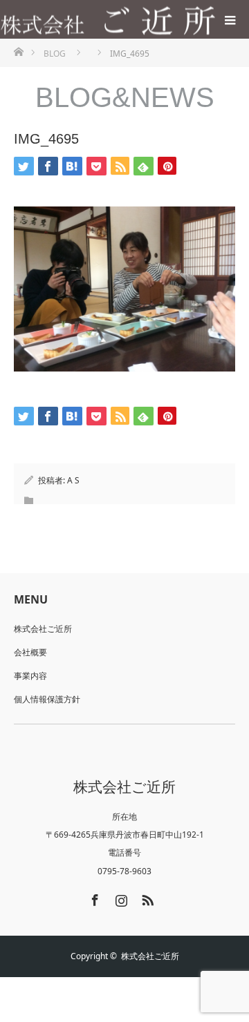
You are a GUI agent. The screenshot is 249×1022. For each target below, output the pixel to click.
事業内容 (30, 676)
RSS (146, 897)
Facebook (93, 897)
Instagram (119, 897)
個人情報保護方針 (47, 699)
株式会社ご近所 (43, 629)
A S (73, 480)
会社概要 (30, 652)
